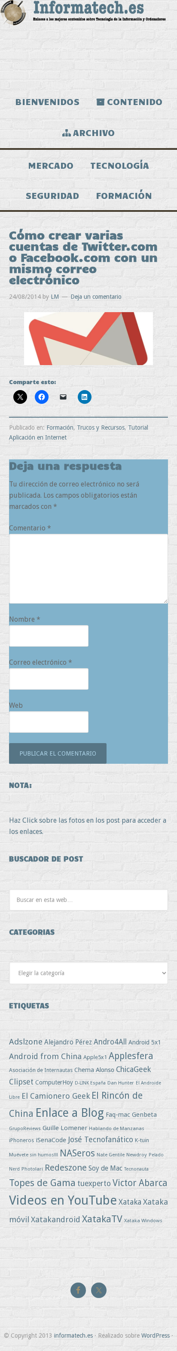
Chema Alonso (94, 1069)
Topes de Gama (42, 1182)
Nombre (24, 619)
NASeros (77, 1153)
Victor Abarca (140, 1182)
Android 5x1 (144, 1042)
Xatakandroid (55, 1219)
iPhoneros (21, 1140)
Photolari (32, 1169)
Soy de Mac (105, 1168)
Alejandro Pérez (68, 1042)
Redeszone (66, 1167)
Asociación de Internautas (41, 1070)
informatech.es (73, 1335)
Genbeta (144, 1115)
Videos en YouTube (63, 1200)
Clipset (21, 1081)
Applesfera (131, 1055)
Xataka (130, 1201)
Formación (59, 427)
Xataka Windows (143, 1221)
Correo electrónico (40, 662)
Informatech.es (88, 43)
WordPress (155, 1335)
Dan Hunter (120, 1083)
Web (16, 705)
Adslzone (26, 1042)
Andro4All (110, 1042)
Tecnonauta (136, 1169)
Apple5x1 (95, 1057)
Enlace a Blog (69, 1113)
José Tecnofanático (100, 1139)
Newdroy (136, 1155)
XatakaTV (102, 1218)
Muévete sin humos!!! (33, 1155)
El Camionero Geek (55, 1095)
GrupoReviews (25, 1128)
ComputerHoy (54, 1082)
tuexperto (94, 1183)
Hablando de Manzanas (116, 1128)
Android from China (45, 1056)
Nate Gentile (111, 1155)
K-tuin (142, 1140)
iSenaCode (51, 1140)
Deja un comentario (96, 296)
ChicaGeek (133, 1069)
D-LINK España (90, 1083)
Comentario (30, 528)
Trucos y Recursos (101, 427)
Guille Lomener (65, 1128)
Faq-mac (118, 1114)
